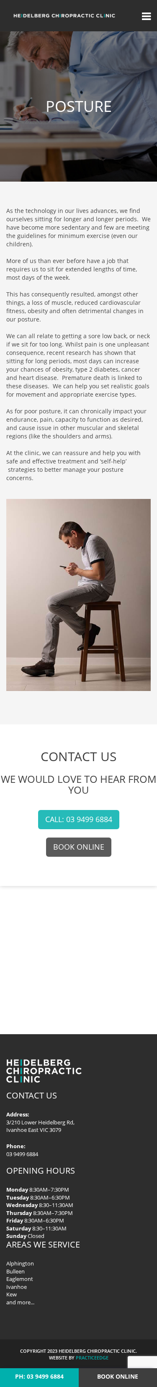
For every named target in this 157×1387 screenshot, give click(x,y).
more (24, 1302)
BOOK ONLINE (78, 847)
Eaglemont (19, 1279)
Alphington (20, 1263)
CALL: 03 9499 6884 (78, 819)
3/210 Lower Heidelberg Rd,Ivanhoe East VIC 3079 (40, 1126)
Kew (11, 1294)
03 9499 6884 (22, 1154)
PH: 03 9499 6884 (39, 1376)
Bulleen (15, 1271)
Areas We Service (43, 1244)
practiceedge (92, 1357)
